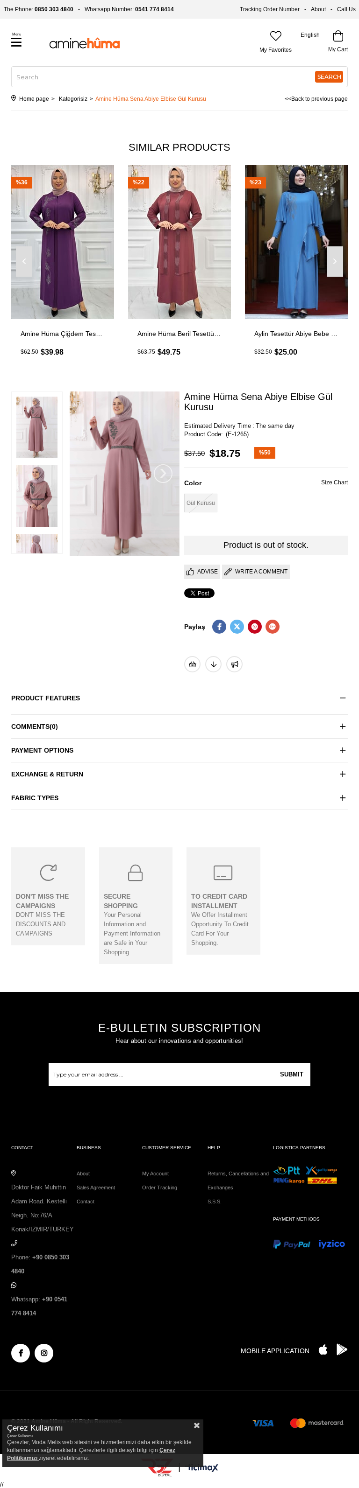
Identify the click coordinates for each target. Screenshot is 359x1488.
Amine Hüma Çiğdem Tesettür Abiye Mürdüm (63, 333)
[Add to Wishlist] (192, 664)
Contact (85, 1201)
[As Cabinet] (234, 664)
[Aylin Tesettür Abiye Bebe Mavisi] (296, 242)
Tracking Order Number (270, 9)
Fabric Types (34, 798)
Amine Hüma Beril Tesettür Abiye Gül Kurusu (179, 333)
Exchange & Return (47, 774)
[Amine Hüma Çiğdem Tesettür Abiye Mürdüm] (62, 242)
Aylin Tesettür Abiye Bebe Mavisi (296, 333)
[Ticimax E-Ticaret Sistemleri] (201, 1469)
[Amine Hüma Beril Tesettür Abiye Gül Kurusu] (179, 242)
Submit (291, 1074)
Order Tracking (159, 1187)
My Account (155, 1173)
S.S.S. (215, 1201)
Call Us (346, 9)
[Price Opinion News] (213, 664)
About (318, 9)
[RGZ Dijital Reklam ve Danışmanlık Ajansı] (157, 1467)
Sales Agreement (96, 1187)
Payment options (42, 750)
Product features (45, 698)
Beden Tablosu (334, 483)
